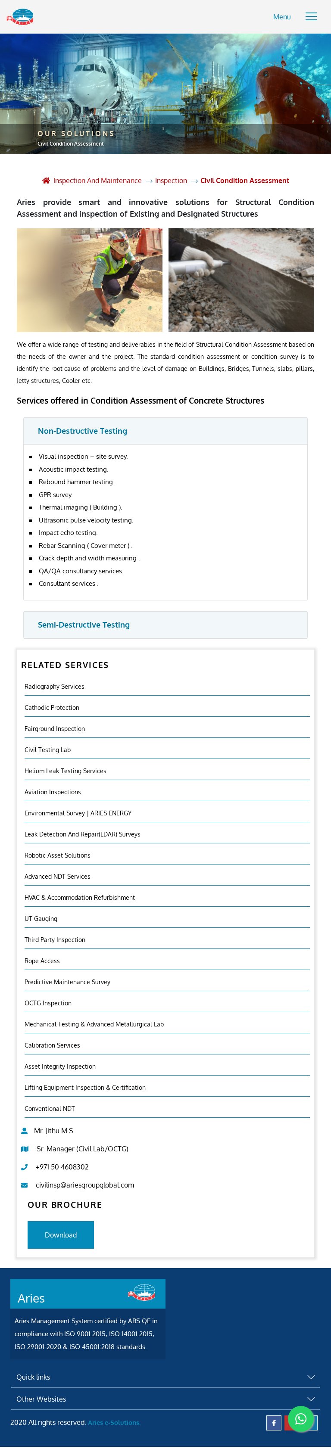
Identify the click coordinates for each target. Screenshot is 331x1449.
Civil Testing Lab (48, 749)
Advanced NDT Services (58, 876)
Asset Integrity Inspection (60, 1066)
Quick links (33, 1377)
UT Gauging (41, 918)
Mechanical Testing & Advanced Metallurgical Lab (94, 1024)
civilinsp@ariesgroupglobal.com (85, 1185)
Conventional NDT (50, 1108)
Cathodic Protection (52, 707)
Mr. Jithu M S (53, 1130)
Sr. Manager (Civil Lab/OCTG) (82, 1148)
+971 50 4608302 (62, 1167)
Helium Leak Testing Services (65, 770)
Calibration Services (52, 1045)
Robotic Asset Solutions (58, 855)
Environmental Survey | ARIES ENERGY (78, 813)
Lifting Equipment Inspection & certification (85, 1087)
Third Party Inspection (55, 939)
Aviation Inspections (53, 792)
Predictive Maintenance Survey (67, 982)
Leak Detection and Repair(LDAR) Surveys (83, 834)
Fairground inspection (55, 728)
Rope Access (42, 960)
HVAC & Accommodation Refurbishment (80, 897)
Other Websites (41, 1399)
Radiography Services (54, 686)
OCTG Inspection (48, 1003)
